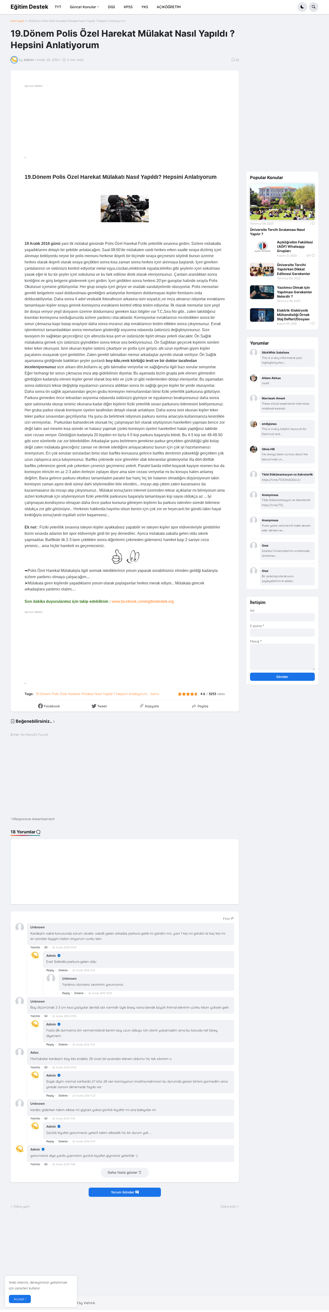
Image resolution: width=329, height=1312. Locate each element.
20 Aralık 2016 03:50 (64, 1016)
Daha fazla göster (123, 1173)
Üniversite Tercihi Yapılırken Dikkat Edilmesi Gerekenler (293, 269)
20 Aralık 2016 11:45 (63, 1118)
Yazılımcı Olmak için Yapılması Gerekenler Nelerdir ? (294, 291)
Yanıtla (35, 947)
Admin (51, 955)
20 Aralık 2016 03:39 (64, 947)
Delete (63, 970)
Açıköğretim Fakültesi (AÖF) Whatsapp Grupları (295, 246)
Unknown (37, 927)
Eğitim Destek (29, 6)
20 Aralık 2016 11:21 (83, 1044)
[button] (302, 7)
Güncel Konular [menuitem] (83, 7)
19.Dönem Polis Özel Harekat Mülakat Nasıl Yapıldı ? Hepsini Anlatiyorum (76, 21)
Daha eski (228, 1206)
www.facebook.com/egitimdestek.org (143, 601)
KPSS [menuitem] (128, 7)
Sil (45, 947)
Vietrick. (90, 1303)
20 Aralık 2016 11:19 (83, 970)
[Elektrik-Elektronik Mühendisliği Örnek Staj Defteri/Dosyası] (262, 315)
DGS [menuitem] (111, 7)
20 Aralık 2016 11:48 (63, 1164)
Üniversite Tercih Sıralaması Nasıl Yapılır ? (277, 232)
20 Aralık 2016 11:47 (83, 1141)
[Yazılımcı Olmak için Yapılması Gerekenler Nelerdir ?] (262, 292)
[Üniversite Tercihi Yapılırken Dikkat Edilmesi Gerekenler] (262, 269)
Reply (50, 970)
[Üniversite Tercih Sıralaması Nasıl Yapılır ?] (282, 201)
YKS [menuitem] (144, 7)
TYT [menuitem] (58, 7)
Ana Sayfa (17, 21)
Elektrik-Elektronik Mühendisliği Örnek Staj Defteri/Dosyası (293, 314)
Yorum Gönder (123, 1192)
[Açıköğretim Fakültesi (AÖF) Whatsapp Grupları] (262, 247)
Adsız (34, 1052)
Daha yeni (21, 1206)
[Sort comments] (228, 919)
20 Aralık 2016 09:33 (64, 1067)
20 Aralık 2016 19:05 (100, 993)
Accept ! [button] (20, 1299)
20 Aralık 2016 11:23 (83, 1095)
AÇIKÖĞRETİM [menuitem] (169, 7)
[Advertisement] (139, 122)
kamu (155, 694)
